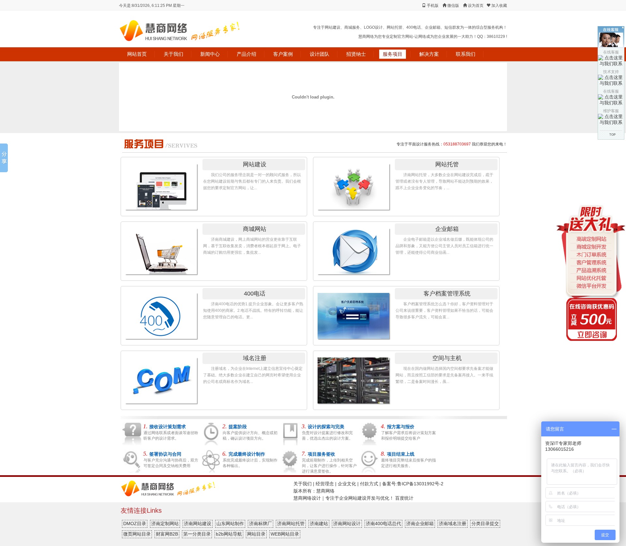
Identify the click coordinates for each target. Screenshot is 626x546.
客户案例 (283, 54)
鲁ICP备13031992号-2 (420, 483)
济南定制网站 (165, 523)
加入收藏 (498, 5)
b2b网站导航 (229, 534)
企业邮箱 (447, 229)
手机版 (433, 5)
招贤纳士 (356, 54)
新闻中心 (210, 54)
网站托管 (447, 164)
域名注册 (254, 358)
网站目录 (256, 534)
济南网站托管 (291, 523)
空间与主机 (447, 358)
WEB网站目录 (285, 534)
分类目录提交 (485, 523)
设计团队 (319, 54)
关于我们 (173, 54)
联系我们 (465, 54)
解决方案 (429, 54)
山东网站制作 (230, 523)
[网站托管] (352, 184)
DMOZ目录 (134, 523)
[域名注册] (160, 377)
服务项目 (392, 54)
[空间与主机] (352, 377)
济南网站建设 (197, 523)
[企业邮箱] (352, 248)
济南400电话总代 (383, 523)
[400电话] (160, 313)
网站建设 (254, 164)
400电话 (254, 293)
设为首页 (475, 5)
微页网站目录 (137, 534)
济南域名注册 (452, 523)
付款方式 (369, 483)
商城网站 (254, 229)
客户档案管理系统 (447, 293)
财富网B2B (167, 534)
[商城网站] (160, 248)
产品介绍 (246, 54)
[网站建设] (160, 184)
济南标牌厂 (260, 523)
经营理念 (325, 483)
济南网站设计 (347, 523)
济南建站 (319, 523)
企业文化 (347, 483)
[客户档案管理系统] (352, 313)
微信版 (453, 5)
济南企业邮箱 (420, 523)
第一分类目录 (197, 534)
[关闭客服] (622, 27)
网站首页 (137, 54)
